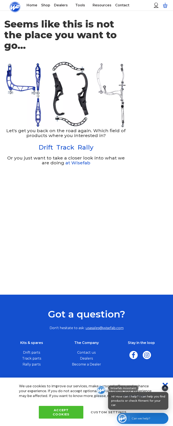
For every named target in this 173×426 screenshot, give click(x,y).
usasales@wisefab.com (104, 328)
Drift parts (31, 352)
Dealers (86, 358)
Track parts (31, 358)
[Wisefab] (15, 5)
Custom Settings (109, 412)
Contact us (86, 352)
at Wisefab (77, 162)
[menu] (84, 5)
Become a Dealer (86, 364)
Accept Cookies (61, 412)
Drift (46, 147)
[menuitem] (32, 5)
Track (65, 147)
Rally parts (32, 364)
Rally (85, 147)
